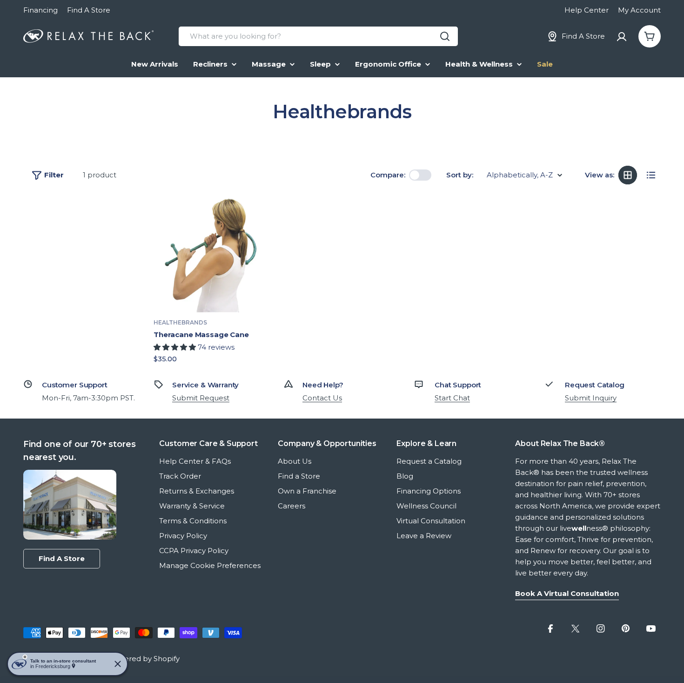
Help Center (586, 10)
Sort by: (459, 174)
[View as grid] (627, 175)
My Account (639, 10)
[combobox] (318, 36)
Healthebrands (180, 322)
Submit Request (200, 397)
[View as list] (651, 175)
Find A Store (88, 10)
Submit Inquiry (591, 397)
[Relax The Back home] (88, 36)
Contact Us (322, 397)
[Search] (444, 36)
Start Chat (452, 397)
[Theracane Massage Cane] (212, 254)
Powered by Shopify (144, 658)
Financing (40, 10)
